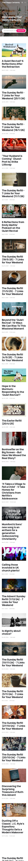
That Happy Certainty (11, 2)
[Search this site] (22, 2)
